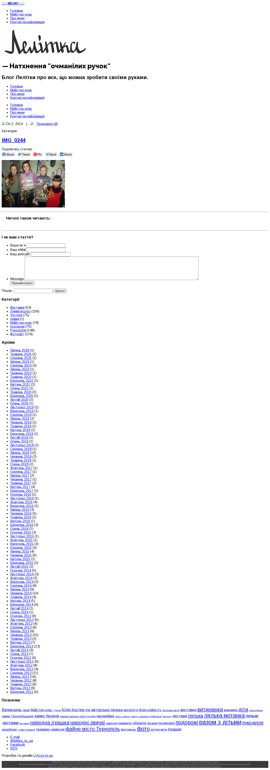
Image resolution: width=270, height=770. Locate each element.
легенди (166, 716)
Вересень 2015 (22, 544)
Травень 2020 (20, 392)
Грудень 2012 (20, 658)
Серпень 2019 (21, 415)
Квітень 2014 (20, 601)
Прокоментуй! (47, 124)
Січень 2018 (19, 464)
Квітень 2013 (20, 642)
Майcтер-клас (21, 14)
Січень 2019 (19, 441)
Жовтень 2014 (21, 578)
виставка (188, 710)
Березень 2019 (21, 434)
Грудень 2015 (20, 532)
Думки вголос (20, 311)
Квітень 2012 (20, 688)
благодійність (150, 710)
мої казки (24, 723)
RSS (13, 748)
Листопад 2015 (22, 536)
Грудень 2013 (20, 616)
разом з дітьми (220, 722)
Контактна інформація (27, 22)
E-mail (15, 737)
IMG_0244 (13, 140)
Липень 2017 (19, 475)
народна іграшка (49, 722)
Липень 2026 (19, 350)
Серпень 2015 (21, 547)
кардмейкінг (105, 716)
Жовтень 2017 (21, 468)
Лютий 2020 (19, 399)
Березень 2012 (21, 692)
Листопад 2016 (22, 498)
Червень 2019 (21, 422)
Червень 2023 (21, 373)
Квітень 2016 (20, 521)
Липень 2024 (19, 361)
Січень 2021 (19, 388)
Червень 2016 (21, 513)
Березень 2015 (21, 563)
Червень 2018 (21, 456)
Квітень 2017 (20, 487)
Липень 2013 (19, 631)
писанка (152, 723)
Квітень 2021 (20, 384)
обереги (139, 723)
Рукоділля (18, 330)
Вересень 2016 (22, 506)
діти (243, 709)
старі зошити (26, 729)
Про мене (17, 18)
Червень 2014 (21, 593)
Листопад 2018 (22, 445)
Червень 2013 (21, 635)
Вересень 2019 (22, 411)
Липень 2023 (19, 369)
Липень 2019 (19, 418)
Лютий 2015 (19, 566)
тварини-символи (50, 729)
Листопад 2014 (22, 574)
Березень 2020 (21, 396)
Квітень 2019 (20, 430)
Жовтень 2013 (21, 623)
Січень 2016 (19, 528)
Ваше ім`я (18, 245)
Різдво (57, 710)
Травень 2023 (20, 377)
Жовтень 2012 (21, 665)
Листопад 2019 (22, 407)
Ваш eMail (18, 250)
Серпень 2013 (21, 627)
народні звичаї (87, 722)
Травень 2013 (20, 639)
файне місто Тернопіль (92, 729)
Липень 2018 (19, 453)
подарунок (167, 723)
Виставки (17, 307)
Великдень (12, 710)
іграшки (174, 729)
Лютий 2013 (19, 650)
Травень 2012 (20, 684)
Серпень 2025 (21, 358)
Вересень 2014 (22, 582)
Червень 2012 (21, 680)
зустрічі (91, 716)
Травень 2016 (20, 517)
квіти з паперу (122, 716)
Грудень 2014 (20, 570)
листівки (179, 716)
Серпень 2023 (21, 365)
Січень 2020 (19, 403)
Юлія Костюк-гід (76, 710)
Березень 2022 (21, 380)
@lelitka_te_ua (21, 741)
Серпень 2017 (21, 472)
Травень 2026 (20, 354)
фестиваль (128, 729)
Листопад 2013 (22, 620)
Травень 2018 (20, 460)
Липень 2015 (19, 551)
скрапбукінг (9, 729)
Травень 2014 (20, 597)
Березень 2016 (21, 525)
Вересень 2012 (22, 669)
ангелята (130, 710)
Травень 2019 (20, 426)
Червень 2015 (21, 555)
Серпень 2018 (21, 449)
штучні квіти (159, 729)
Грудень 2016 (20, 494)
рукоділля (252, 722)
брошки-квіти (171, 710)
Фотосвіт (17, 334)
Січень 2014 (19, 612)
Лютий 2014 (19, 608)
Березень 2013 (21, 646)
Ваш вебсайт (20, 254)
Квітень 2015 (20, 559)
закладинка (256, 710)
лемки (14, 319)
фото (143, 729)
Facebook (17, 744)
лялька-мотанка (224, 715)
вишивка (231, 710)
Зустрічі (16, 315)
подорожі (17, 326)
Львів (26, 710)
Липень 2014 (19, 589)
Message (17, 279)
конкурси (156, 716)
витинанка (210, 709)
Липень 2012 (19, 676)
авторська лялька (107, 710)
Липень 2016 (19, 510)
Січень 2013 (19, 654)
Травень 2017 (20, 483)
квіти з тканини (140, 716)
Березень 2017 (21, 491)
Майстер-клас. (42, 710)
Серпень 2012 (21, 673)
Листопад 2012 (22, 661)
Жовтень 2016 (21, 502)
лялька (195, 715)
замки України (46, 716)
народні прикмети (119, 723)
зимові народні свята (73, 716)
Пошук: (7, 290)
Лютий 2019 (19, 437)
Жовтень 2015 (21, 540)
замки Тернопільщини (17, 716)
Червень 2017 (21, 479)
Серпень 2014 (21, 585)
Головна (16, 10)
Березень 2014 (21, 604)
